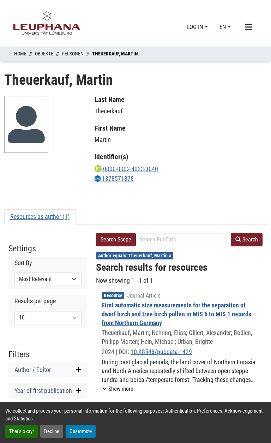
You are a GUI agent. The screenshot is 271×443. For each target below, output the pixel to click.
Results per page (35, 301)
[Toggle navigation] (248, 27)
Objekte (44, 53)
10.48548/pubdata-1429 (161, 351)
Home (20, 53)
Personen (73, 53)
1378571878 (117, 178)
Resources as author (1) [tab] (40, 216)
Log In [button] (196, 26)
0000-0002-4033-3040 (130, 169)
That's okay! (21, 431)
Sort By (23, 263)
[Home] (47, 23)
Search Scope (116, 239)
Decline (51, 431)
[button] (118, 389)
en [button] (223, 26)
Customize (81, 431)
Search (249, 239)
